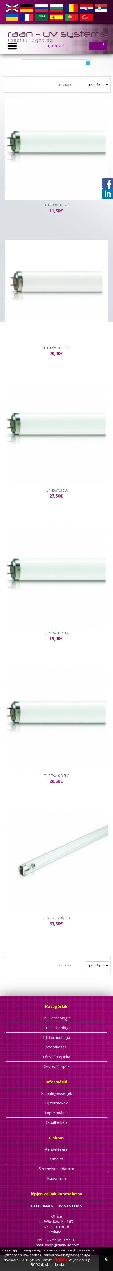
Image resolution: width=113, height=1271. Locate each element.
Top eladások (56, 1112)
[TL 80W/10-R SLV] (56, 719)
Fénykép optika (56, 1056)
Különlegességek (56, 1093)
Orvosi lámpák (56, 1066)
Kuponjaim (56, 1178)
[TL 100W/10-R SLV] (56, 149)
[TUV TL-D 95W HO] (56, 862)
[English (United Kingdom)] (12, 7)
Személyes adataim (56, 1168)
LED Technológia (56, 1027)
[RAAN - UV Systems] (56, 36)
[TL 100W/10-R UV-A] (56, 291)
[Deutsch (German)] (26, 7)
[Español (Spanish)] (56, 17)
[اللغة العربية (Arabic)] (41, 17)
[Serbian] (101, 7)
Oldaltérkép (56, 1122)
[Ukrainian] (12, 17)
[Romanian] (71, 7)
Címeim (56, 1158)
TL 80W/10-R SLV (56, 775)
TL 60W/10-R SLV (56, 633)
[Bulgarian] (56, 7)
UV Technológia (56, 1018)
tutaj (62, 1265)
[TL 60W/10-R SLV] (56, 577)
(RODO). (60, 1260)
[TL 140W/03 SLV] (56, 434)
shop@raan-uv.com (62, 1244)
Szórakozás (56, 1047)
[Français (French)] (26, 17)
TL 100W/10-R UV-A (56, 348)
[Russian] (41, 7)
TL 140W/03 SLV (56, 490)
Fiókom (56, 1137)
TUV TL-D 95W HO (56, 918)
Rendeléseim (56, 1149)
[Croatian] (86, 7)
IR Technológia (56, 1037)
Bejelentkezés (56, 46)
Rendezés (64, 84)
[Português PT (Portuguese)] (71, 17)
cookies (35, 1255)
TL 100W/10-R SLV (56, 205)
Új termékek (56, 1102)
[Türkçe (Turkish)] (86, 17)
